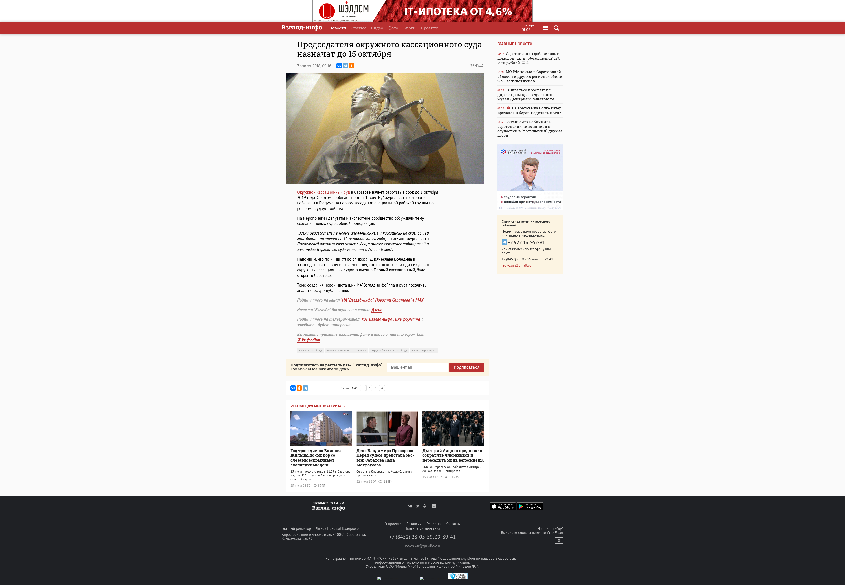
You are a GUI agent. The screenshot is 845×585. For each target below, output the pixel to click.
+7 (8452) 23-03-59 (516, 259)
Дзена (376, 309)
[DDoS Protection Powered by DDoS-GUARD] (458, 578)
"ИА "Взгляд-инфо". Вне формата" (391, 319)
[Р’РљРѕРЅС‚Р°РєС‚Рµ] (339, 65)
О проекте (392, 523)
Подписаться (467, 367)
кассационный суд (310, 350)
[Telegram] (345, 65)
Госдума (361, 350)
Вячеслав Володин (338, 350)
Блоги (409, 28)
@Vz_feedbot (308, 339)
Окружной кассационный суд (323, 192)
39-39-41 (546, 259)
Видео (377, 28)
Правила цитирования (422, 528)
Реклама (434, 523)
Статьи (358, 28)
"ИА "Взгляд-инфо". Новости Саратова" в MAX (382, 300)
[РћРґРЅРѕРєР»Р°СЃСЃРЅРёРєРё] (351, 65)
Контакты (453, 523)
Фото (393, 28)
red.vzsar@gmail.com (518, 265)
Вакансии (414, 523)
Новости (337, 28)
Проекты (430, 28)
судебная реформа (423, 350)
